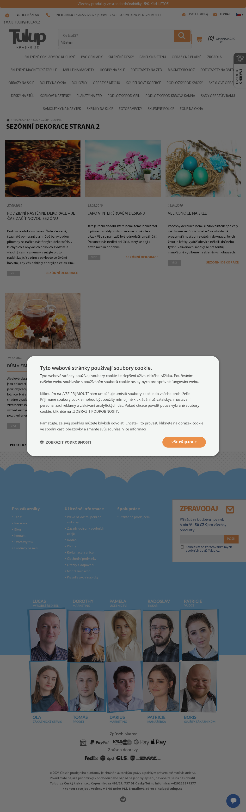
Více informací (134, 429)
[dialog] (123, 406)
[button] (65, 442)
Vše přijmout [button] (184, 442)
